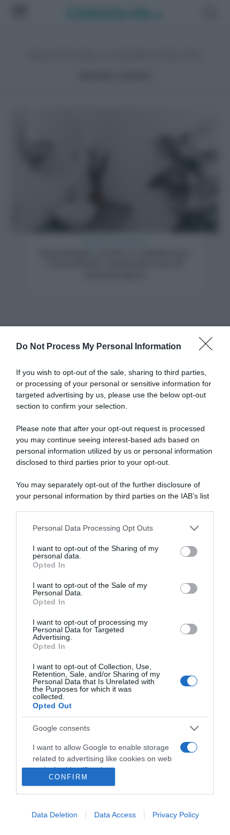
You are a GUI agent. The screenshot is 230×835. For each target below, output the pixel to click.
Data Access (115, 814)
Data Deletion (55, 814)
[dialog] (115, 580)
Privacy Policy (175, 814)
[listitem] (115, 528)
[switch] (188, 551)
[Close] (209, 347)
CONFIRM (68, 777)
